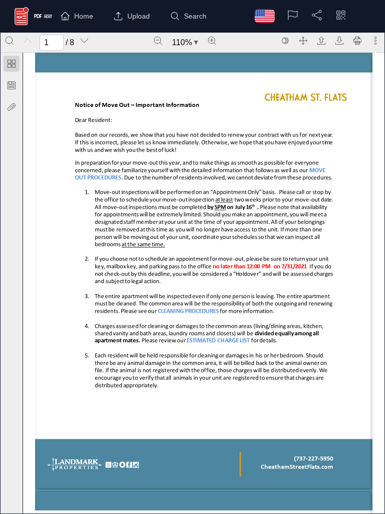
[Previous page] (28, 41)
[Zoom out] (158, 41)
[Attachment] (12, 107)
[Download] (339, 41)
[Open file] (321, 41)
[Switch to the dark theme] (285, 41)
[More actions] (375, 41)
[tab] (12, 65)
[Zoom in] (212, 41)
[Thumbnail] (12, 64)
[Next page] (84, 41)
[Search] (10, 41)
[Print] (357, 41)
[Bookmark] (12, 85)
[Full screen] (303, 41)
